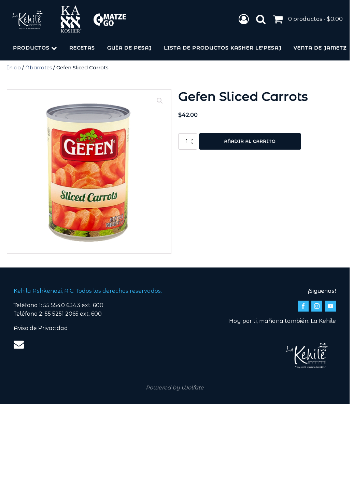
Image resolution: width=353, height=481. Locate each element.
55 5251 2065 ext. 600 (73, 314)
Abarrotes (38, 68)
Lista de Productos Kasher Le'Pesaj (222, 48)
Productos (31, 48)
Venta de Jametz (320, 48)
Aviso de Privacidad (41, 328)
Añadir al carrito (250, 141)
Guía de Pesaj (129, 48)
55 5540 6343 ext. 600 (73, 305)
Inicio (14, 68)
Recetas (82, 48)
